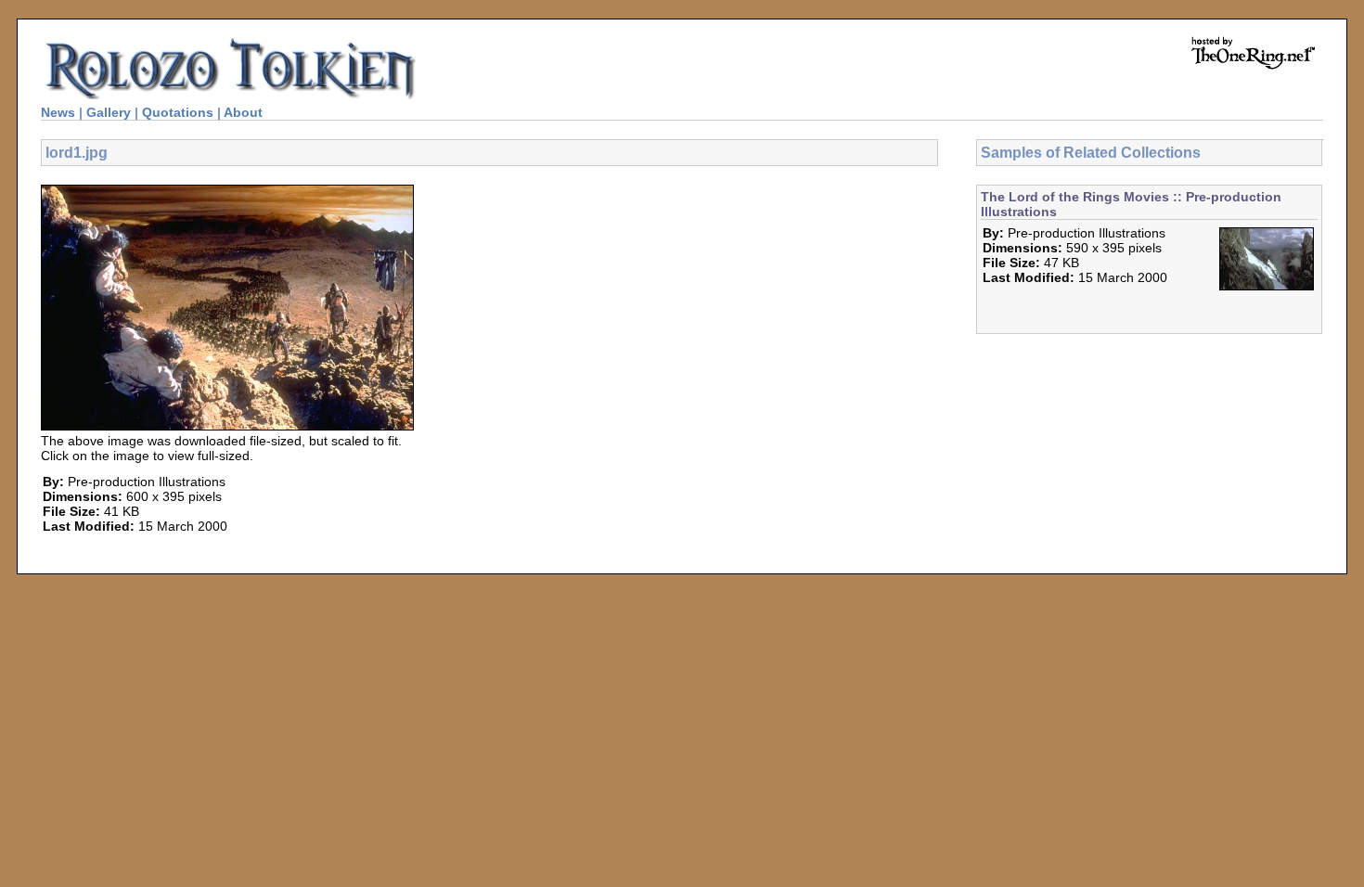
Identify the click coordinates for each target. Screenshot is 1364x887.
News (58, 112)
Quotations (177, 112)
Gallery (108, 112)
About (243, 112)
